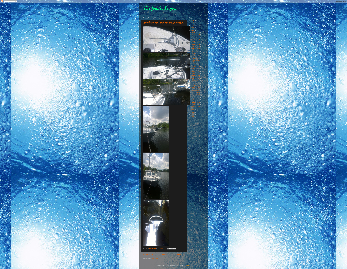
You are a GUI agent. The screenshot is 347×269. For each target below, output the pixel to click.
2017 (192, 27)
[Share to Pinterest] (175, 248)
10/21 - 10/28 (196, 88)
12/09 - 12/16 (196, 99)
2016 (192, 25)
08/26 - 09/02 (196, 73)
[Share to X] (171, 248)
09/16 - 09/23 (196, 76)
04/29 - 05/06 (196, 49)
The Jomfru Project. (160, 8)
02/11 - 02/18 (196, 41)
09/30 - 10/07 (196, 80)
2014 (192, 20)
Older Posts (180, 254)
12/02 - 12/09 (196, 97)
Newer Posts (148, 254)
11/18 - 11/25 (196, 92)
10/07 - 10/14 (196, 83)
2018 (192, 30)
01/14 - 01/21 (196, 32)
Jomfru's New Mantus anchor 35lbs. (163, 23)
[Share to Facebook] (173, 248)
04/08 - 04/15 (196, 46)
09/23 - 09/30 (196, 78)
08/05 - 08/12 (196, 71)
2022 (192, 117)
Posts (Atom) (154, 258)
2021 (192, 114)
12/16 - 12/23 (196, 102)
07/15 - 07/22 (196, 66)
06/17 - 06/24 (196, 58)
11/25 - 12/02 (196, 95)
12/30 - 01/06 (196, 107)
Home (164, 254)
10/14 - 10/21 (196, 85)
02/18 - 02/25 (196, 44)
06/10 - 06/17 (196, 56)
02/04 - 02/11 (196, 39)
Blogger (188, 265)
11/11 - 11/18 (196, 90)
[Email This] (168, 248)
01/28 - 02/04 (196, 37)
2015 (192, 23)
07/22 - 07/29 (196, 68)
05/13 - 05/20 (196, 53)
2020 (192, 112)
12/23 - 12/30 (196, 104)
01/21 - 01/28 (196, 34)
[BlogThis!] (170, 248)
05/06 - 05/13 (196, 51)
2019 (192, 109)
